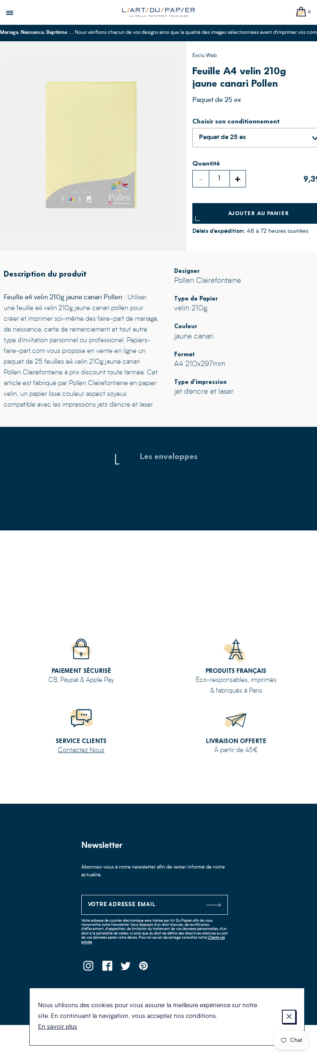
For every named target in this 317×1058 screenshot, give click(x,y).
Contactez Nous (81, 750)
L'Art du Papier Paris (158, 12)
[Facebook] (107, 968)
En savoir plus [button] (57, 1027)
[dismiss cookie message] (289, 1017)
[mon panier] (301, 12)
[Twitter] (125, 968)
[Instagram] (88, 968)
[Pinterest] (144, 968)
